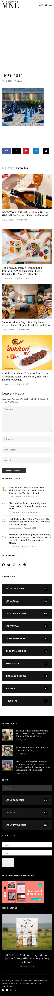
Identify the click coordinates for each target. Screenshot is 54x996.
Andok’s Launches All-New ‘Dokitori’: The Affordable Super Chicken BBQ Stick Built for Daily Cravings (25, 376)
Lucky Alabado (8, 220)
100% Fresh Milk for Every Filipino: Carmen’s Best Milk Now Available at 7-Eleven (27, 958)
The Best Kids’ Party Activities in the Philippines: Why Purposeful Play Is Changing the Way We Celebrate (22, 270)
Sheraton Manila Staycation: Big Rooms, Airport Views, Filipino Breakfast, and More (26, 324)
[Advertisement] (27, 44)
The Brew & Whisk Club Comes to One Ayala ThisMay (32, 749)
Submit (8, 862)
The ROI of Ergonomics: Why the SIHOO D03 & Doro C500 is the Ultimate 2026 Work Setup (32, 733)
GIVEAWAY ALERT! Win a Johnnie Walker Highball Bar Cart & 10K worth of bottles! (25, 214)
